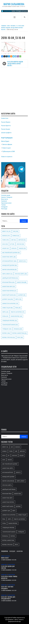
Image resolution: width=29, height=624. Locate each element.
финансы (18, 329)
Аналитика (4, 118)
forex (5, 240)
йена (18, 307)
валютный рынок (9, 295)
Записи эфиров (7, 144)
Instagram (4, 207)
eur (15, 231)
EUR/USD (6, 235)
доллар (21, 295)
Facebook (4, 201)
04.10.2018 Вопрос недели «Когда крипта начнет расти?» (15, 64)
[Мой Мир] (9, 56)
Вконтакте (4, 199)
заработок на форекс (10, 303)
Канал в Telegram (6, 197)
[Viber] (18, 56)
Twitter (3, 205)
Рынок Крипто (6, 125)
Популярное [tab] (4, 551)
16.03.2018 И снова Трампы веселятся (9, 577)
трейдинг (7, 329)
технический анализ (10, 324)
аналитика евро (8, 286)
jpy (12, 244)
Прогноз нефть (21, 274)
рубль (5, 316)
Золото (22, 261)
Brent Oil (6, 231)
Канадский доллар (9, 265)
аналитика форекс (9, 290)
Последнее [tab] (12, 551)
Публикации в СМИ (8, 151)
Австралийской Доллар (11, 252)
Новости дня (6, 148)
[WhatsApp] (20, 56)
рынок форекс (16, 316)
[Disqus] (14, 90)
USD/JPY (5, 248)
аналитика (21, 282)
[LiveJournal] (7, 56)
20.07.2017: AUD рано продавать (7, 587)
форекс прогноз (8, 337)
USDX (14, 248)
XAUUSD (22, 248)
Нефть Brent (7, 274)
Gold (5, 244)
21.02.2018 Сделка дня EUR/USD (8, 567)
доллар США (7, 299)
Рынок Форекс (5, 122)
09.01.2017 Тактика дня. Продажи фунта (8, 598)
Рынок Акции (5, 129)
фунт (20, 337)
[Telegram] (16, 56)
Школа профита (6, 132)
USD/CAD (20, 244)
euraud (15, 235)
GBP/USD (22, 240)
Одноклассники (6, 203)
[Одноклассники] (11, 56)
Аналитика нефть (9, 257)
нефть (5, 312)
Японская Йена (8, 282)
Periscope (4, 209)
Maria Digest (5, 141)
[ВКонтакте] (2, 56)
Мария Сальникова (14, 4)
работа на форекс (17, 312)
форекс (6, 333)
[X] (4, 56)
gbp (13, 240)
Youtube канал (5, 195)
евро (18, 299)
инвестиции (7, 307)
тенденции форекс (9, 320)
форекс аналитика (19, 333)
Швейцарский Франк (10, 278)
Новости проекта (6, 156)
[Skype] (13, 56)
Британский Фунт (9, 261)
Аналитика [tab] (20, 551)
